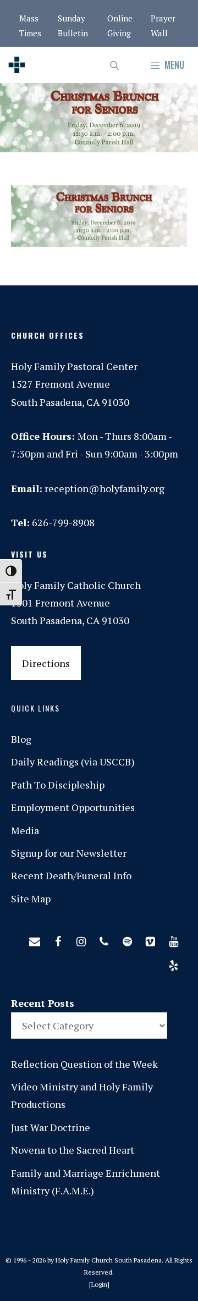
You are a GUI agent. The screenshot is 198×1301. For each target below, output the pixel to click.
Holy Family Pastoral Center (74, 366)
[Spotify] (127, 939)
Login (99, 1284)
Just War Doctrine (50, 1127)
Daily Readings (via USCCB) (73, 761)
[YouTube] (173, 939)
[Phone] (104, 939)
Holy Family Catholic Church (76, 585)
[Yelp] (173, 963)
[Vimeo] (150, 939)
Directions (46, 663)
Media (25, 830)
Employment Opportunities (73, 807)
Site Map (31, 898)
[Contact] (34, 939)
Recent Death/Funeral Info (71, 875)
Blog (21, 739)
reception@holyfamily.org (104, 488)
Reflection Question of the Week (84, 1064)
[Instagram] (81, 939)
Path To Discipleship (58, 784)
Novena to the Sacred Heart (72, 1149)
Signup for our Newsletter (69, 852)
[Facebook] (57, 939)
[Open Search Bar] (115, 65)
